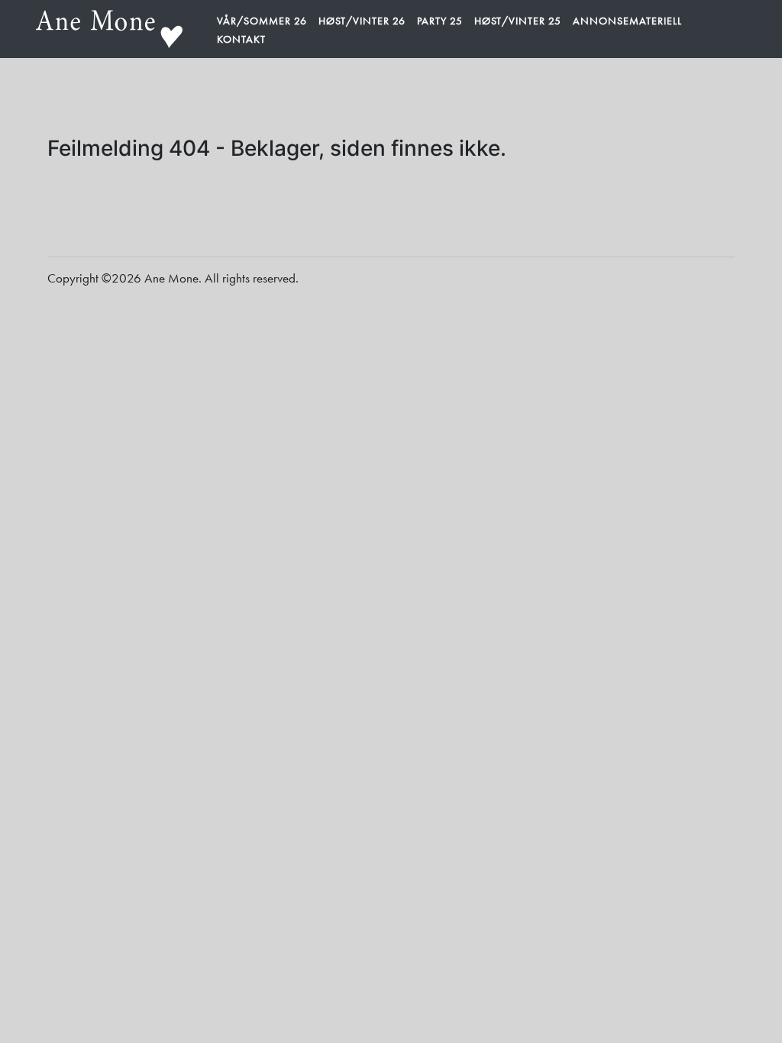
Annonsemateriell (627, 20)
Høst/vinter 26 (362, 20)
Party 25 (440, 20)
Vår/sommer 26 (262, 20)
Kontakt (241, 39)
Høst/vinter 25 (517, 20)
